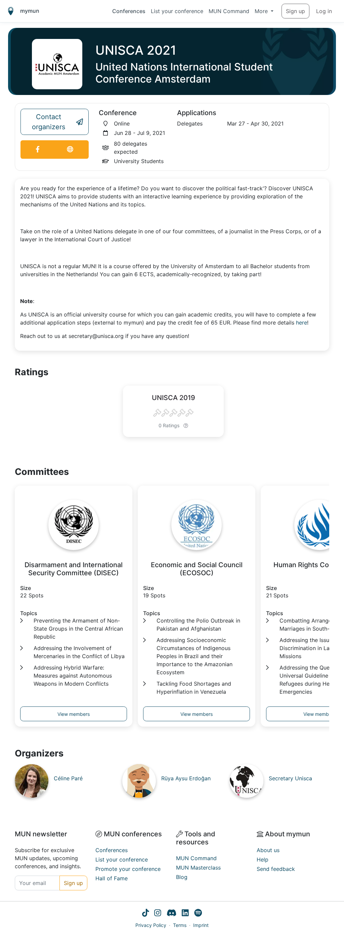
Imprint (201, 925)
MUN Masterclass (198, 867)
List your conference (177, 11)
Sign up (295, 11)
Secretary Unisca (290, 778)
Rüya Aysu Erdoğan (186, 778)
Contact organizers (48, 122)
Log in (324, 11)
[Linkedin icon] (185, 913)
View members (73, 714)
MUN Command (229, 11)
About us (268, 850)
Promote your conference (128, 869)
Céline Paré (68, 778)
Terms (179, 925)
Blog (181, 877)
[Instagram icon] (157, 913)
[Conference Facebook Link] (37, 149)
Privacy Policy (150, 925)
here (301, 322)
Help (262, 859)
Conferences (128, 11)
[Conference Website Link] (70, 149)
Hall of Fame (111, 878)
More (262, 11)
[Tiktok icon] (145, 913)
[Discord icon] (171, 913)
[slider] (173, 413)
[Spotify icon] (198, 913)
